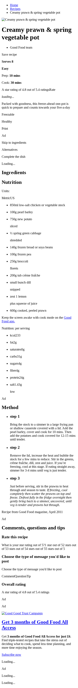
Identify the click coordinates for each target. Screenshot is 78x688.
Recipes (15, 9)
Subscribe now (11, 654)
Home (14, 5)
